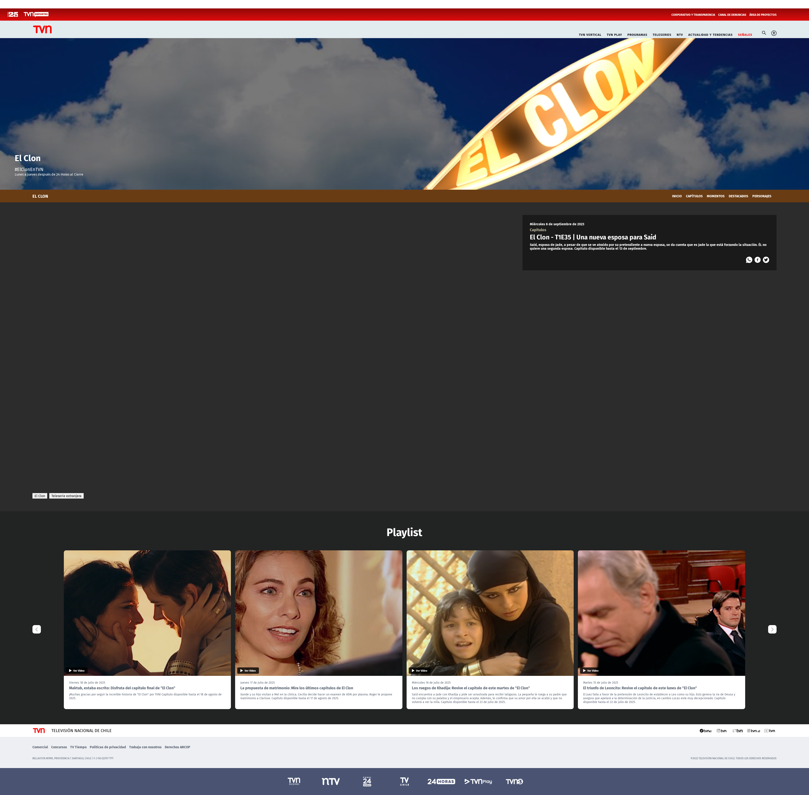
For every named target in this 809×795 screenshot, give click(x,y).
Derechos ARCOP (177, 747)
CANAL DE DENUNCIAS (732, 14)
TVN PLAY (614, 34)
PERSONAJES (761, 196)
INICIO (677, 196)
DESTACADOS (738, 196)
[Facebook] (757, 260)
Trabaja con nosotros (145, 747)
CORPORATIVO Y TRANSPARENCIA (693, 14)
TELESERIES (662, 34)
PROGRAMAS (637, 34)
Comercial (40, 747)
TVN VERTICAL (590, 34)
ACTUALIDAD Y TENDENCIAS (710, 34)
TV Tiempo (78, 747)
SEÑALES (745, 34)
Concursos (59, 747)
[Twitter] (766, 260)
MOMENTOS (716, 196)
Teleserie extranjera (66, 495)
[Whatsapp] (749, 260)
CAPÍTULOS (694, 196)
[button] (772, 629)
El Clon (40, 495)
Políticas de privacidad (108, 747)
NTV (680, 34)
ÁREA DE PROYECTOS (763, 14)
